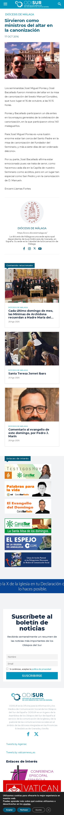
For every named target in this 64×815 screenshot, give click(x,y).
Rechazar (24, 810)
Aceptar (9, 810)
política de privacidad (41, 669)
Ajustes (38, 810)
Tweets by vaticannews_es (20, 752)
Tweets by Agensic (16, 744)
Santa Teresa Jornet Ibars (27, 373)
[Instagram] (29, 248)
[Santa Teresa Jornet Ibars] (32, 349)
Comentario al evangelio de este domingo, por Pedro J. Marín (28, 433)
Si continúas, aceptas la (30, 669)
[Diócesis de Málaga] (32, 212)
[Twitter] (34, 248)
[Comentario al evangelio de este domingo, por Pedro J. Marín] (32, 404)
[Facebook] (24, 248)
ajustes (26, 804)
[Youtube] (39, 248)
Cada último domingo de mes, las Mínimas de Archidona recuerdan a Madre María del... (31, 314)
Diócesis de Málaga (19, 14)
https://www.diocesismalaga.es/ (32, 233)
